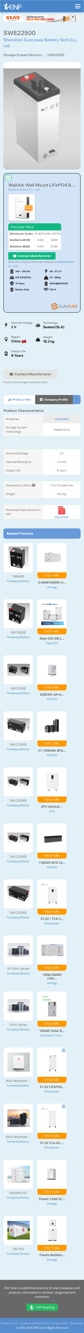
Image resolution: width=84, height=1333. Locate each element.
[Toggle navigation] (77, 4)
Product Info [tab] (21, 399)
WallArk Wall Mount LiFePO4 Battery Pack (42, 185)
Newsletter (77, 1323)
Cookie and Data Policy (34, 1323)
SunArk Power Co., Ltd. (24, 189)
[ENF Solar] (13, 7)
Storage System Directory (23, 55)
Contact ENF (59, 1323)
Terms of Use (9, 1323)
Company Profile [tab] (55, 399)
